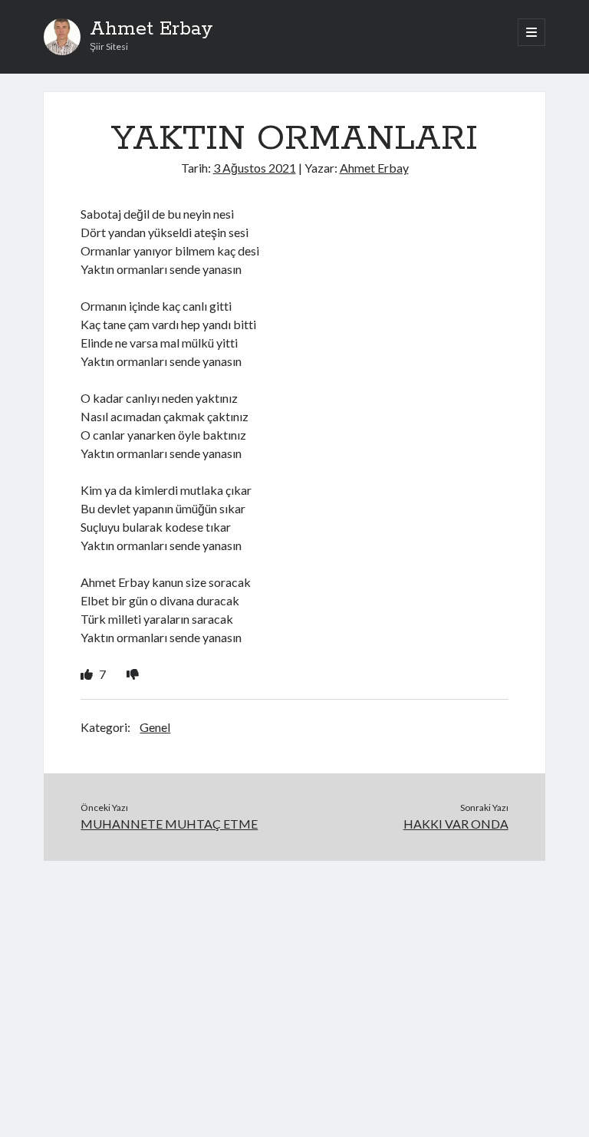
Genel (155, 727)
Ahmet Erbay (151, 29)
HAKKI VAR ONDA (455, 823)
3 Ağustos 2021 (254, 167)
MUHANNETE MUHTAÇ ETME (169, 823)
